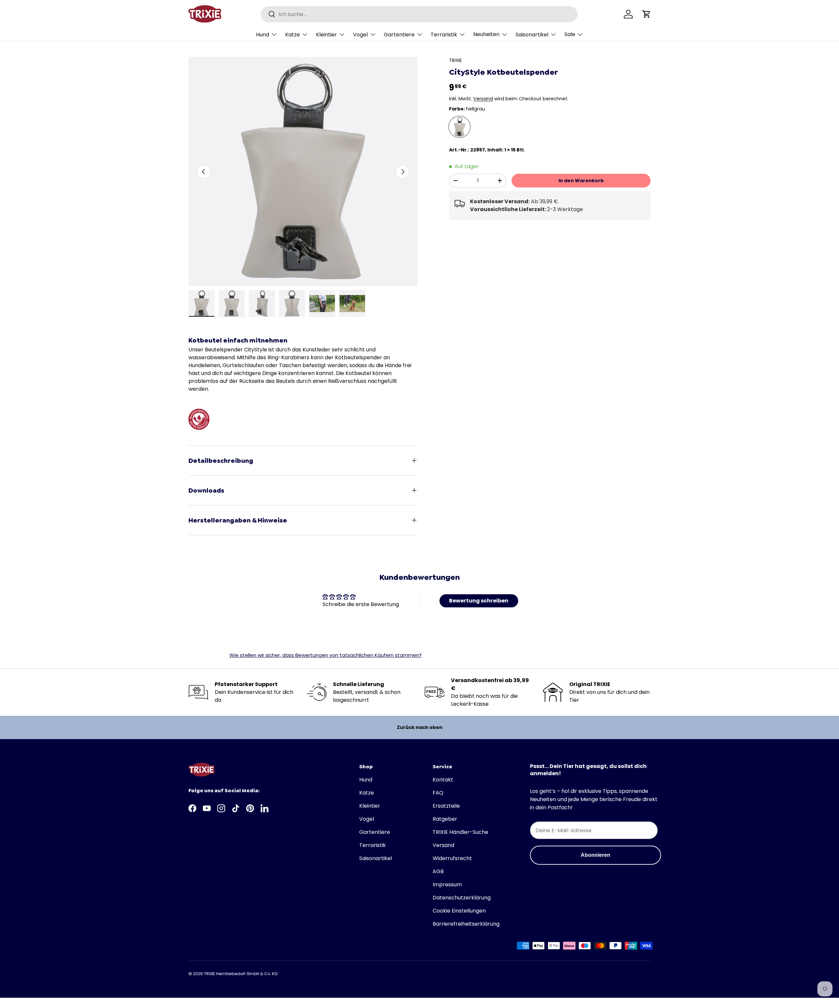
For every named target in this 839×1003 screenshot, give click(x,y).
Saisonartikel (532, 34)
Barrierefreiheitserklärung (466, 924)
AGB (438, 871)
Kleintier (326, 34)
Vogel (360, 34)
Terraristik (444, 34)
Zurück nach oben (419, 727)
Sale (569, 34)
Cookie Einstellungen (459, 910)
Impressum (447, 884)
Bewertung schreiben (478, 600)
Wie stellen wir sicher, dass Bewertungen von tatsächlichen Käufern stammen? (325, 655)
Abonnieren (595, 855)
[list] (303, 171)
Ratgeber (445, 819)
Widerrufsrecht (452, 858)
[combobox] (419, 14)
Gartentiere (399, 34)
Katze (292, 34)
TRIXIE (455, 60)
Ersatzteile (446, 806)
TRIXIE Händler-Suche (460, 832)
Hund (262, 34)
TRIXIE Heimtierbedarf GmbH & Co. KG (241, 973)
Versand (483, 98)
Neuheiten (486, 34)
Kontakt (443, 779)
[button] (646, 14)
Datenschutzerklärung (462, 897)
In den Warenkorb (581, 180)
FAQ (438, 792)
